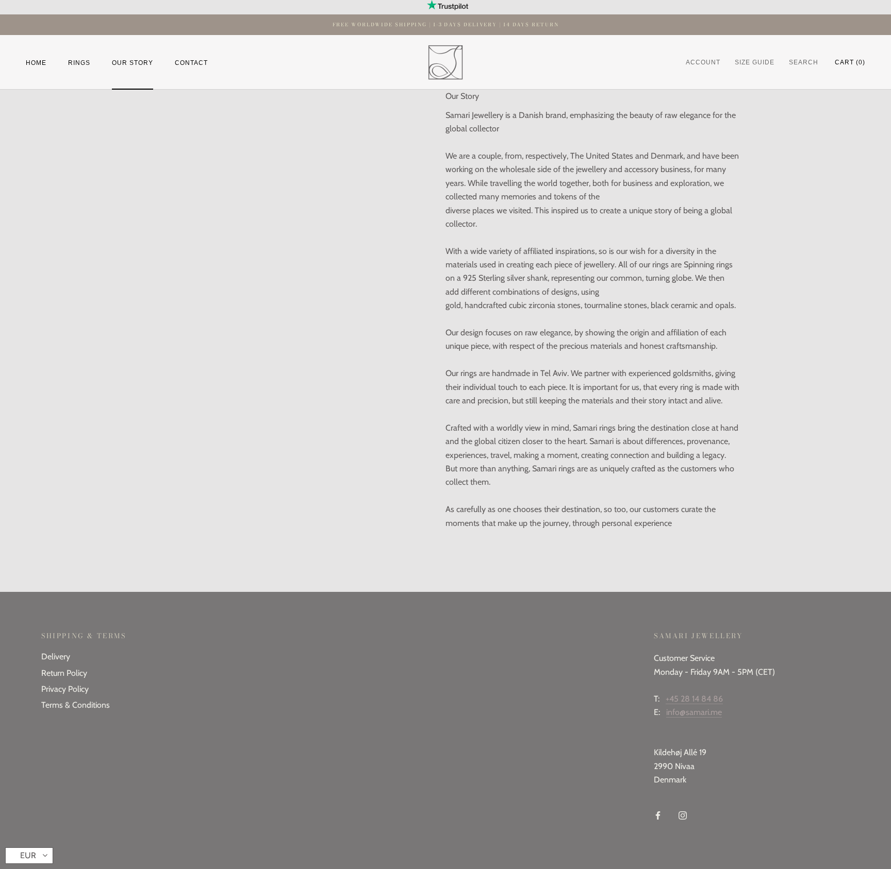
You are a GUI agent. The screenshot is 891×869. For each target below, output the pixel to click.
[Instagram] (683, 815)
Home (36, 62)
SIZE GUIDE (754, 62)
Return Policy (64, 673)
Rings (79, 62)
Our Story (132, 62)
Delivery (55, 656)
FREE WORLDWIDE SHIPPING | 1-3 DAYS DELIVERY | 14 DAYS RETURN (446, 24)
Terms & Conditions (75, 705)
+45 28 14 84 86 (694, 699)
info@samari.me (694, 712)
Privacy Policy (65, 689)
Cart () (850, 62)
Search (803, 62)
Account (703, 62)
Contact (191, 62)
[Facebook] (658, 815)
